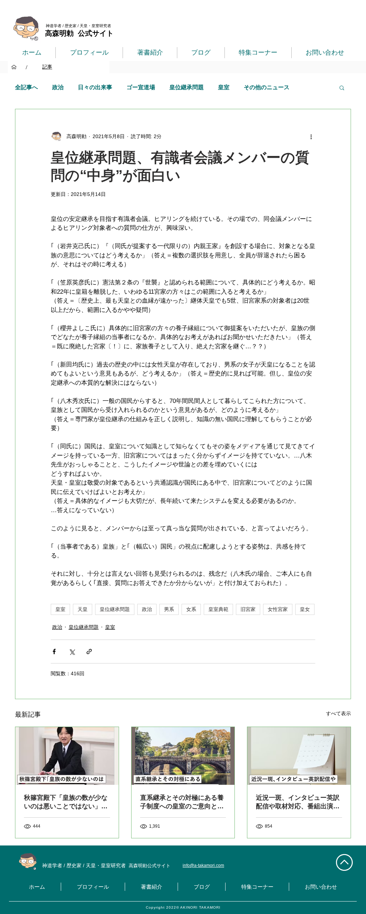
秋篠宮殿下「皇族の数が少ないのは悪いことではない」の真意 (66, 802)
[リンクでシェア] (89, 651)
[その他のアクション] (311, 136)
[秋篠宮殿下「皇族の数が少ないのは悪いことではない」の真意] (67, 756)
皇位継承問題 (186, 87)
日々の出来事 (95, 87)
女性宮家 (278, 609)
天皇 (83, 609)
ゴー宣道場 (141, 87)
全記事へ (26, 87)
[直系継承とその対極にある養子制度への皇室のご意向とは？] (183, 756)
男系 (169, 609)
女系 (191, 609)
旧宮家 (248, 609)
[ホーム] (14, 67)
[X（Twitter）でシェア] (71, 651)
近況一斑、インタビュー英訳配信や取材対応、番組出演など (298, 802)
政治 (58, 87)
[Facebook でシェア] (54, 651)
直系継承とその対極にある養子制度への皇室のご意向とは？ (182, 802)
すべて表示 (338, 713)
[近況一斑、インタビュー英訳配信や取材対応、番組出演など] (299, 756)
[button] (341, 87)
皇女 (305, 609)
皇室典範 (218, 609)
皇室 (223, 87)
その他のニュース (267, 87)
